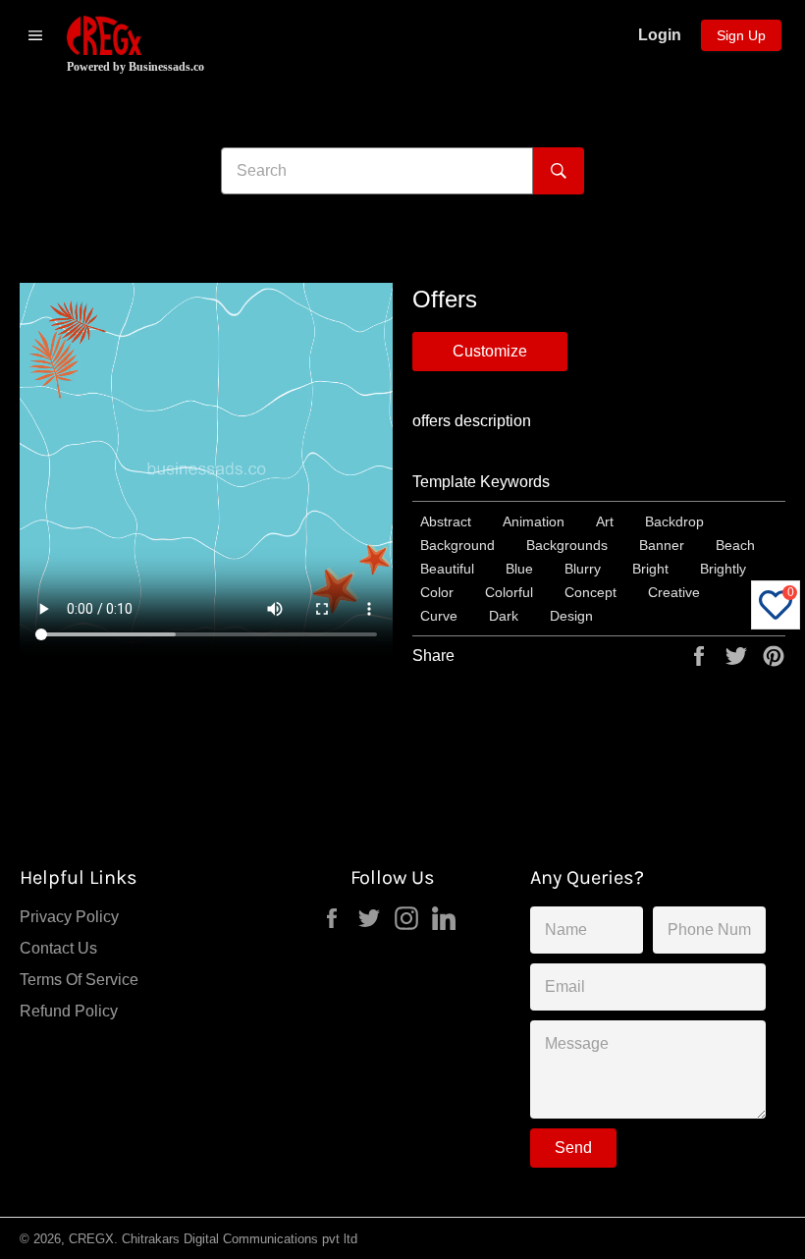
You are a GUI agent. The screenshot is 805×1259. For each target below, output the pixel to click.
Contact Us (58, 948)
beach (735, 545)
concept (590, 592)
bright (650, 568)
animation (533, 521)
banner (661, 545)
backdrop (674, 521)
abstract (445, 521)
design (571, 616)
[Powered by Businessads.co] (104, 35)
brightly (723, 568)
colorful (509, 592)
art (605, 521)
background (457, 545)
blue (519, 568)
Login (659, 35)
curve (438, 616)
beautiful (447, 568)
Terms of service (79, 979)
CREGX (91, 1239)
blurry (582, 568)
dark (503, 616)
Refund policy (69, 1011)
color (437, 592)
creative (674, 592)
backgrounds (567, 545)
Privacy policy (69, 916)
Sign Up (741, 35)
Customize (490, 351)
